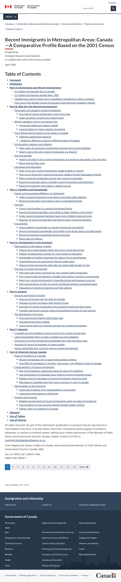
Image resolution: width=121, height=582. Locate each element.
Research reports (14, 29)
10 (55, 467)
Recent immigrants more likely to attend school (45, 185)
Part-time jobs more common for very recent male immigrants (53, 272)
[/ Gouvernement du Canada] (22, 7)
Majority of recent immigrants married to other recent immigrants (55, 219)
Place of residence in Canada (30, 355)
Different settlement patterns (35, 136)
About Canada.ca (48, 575)
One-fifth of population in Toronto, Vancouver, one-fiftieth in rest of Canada (60, 363)
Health (8, 560)
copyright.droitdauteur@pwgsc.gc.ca (25, 440)
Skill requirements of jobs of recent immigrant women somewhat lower (58, 284)
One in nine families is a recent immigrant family (45, 208)
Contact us (47, 505)
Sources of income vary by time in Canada (42, 299)
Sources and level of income (29, 295)
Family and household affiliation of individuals (39, 193)
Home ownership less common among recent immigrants (46, 348)
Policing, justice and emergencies (57, 549)
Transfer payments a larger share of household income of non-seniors (57, 310)
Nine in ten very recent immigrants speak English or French (51, 170)
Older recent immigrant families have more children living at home (55, 216)
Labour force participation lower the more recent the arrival (51, 250)
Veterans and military (88, 543)
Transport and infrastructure (55, 554)
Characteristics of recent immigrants (34, 367)
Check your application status (92, 505)
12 (68, 467)
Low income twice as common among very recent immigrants (53, 325)
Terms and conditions (69, 575)
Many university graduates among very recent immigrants (51, 178)
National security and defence (55, 538)
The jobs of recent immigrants (30, 269)
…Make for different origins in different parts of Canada (49, 140)
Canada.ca (9, 24)
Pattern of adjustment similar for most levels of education (50, 253)
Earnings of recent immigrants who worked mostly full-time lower (55, 306)
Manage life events (87, 554)
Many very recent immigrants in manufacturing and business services (57, 280)
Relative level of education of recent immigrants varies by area (53, 378)
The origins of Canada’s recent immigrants (37, 110)
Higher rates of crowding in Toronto (38, 408)
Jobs (7, 532)
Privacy (85, 575)
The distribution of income (28, 314)
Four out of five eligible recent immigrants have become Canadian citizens (54, 102)
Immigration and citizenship (17, 538)
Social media (10, 575)
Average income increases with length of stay (44, 303)
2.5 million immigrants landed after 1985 (36, 95)
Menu (9, 16)
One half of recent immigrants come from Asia (44, 114)
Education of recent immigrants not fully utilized (45, 287)
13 (74, 467)
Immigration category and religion (33, 144)
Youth (81, 549)
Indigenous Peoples (88, 538)
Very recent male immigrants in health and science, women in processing (59, 276)
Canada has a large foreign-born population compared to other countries (54, 99)
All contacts (10, 523)
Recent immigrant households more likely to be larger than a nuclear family (60, 231)
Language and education (27, 167)
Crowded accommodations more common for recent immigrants (50, 333)
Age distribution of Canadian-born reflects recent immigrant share (55, 374)
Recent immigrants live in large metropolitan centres (48, 359)
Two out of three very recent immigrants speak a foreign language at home (60, 174)
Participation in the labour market (32, 246)
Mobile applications (28, 575)
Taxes (7, 565)
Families (18, 204)
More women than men (32, 163)
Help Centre (10, 505)
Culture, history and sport (53, 543)
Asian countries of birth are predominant (41, 117)
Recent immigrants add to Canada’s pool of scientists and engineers (56, 182)
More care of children (31, 238)
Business (9, 549)
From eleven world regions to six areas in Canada (41, 133)
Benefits (8, 554)
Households (21, 223)
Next (82, 467)
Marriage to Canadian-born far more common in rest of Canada (54, 382)
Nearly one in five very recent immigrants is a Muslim (48, 151)
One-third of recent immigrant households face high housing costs (50, 340)
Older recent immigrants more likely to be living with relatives (52, 197)
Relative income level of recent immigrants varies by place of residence (57, 401)
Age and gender (23, 155)
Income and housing (25, 397)
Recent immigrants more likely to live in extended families (50, 201)
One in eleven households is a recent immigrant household (51, 227)
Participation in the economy (30, 386)
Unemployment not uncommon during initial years (47, 261)
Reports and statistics (94, 24)
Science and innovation (89, 532)
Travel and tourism (13, 543)
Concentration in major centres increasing (42, 129)
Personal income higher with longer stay (41, 318)
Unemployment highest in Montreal (38, 393)
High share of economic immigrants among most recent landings (55, 148)
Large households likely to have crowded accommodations (46, 337)
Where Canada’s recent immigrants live (36, 121)
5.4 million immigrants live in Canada (34, 91)
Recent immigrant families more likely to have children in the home (55, 212)
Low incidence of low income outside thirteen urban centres (51, 404)
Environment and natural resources (58, 532)
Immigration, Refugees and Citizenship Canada (38, 24)
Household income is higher (34, 321)
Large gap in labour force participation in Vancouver (47, 389)
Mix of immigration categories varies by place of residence (51, 370)
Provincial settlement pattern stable (38, 125)
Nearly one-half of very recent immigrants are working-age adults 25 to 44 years (62, 159)
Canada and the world (52, 560)
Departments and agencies (54, 523)
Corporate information (72, 24)
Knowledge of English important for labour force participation (52, 257)
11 (61, 467)
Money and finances (51, 565)
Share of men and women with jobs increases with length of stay (54, 265)
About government (87, 523)
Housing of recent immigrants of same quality (39, 344)
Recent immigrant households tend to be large (44, 235)
